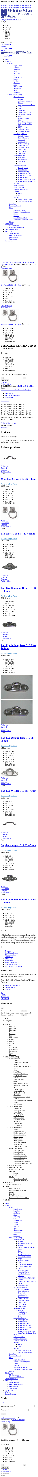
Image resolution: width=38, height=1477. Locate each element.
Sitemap (7, 989)
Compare (4, 382)
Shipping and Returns (12, 964)
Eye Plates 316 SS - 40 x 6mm (11, 324)
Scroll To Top (5, 1422)
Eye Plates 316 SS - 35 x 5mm (11, 285)
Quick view (5, 468)
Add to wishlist (6, 384)
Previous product (6, 268)
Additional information (12, 395)
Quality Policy (10, 987)
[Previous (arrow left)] (2, 1475)
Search (24, 1011)
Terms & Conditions (12, 962)
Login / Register (10, 1394)
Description (9, 393)
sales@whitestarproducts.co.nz (11, 20)
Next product (5, 308)
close (2, 1007)
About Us (8, 959)
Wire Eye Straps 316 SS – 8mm (18, 478)
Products (8, 262)
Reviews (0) (9, 397)
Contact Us (9, 957)
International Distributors (13, 966)
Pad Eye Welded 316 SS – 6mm (18, 790)
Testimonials (9, 960)
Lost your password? (8, 1418)
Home (3, 262)
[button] (4, 466)
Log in (3, 1414)
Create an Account (18, 1420)
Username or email (8, 1406)
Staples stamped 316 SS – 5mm (18, 845)
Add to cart (5, 380)
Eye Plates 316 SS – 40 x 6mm (18, 533)
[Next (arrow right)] (4, 1475)
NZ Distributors (10, 955)
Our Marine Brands (11, 953)
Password (5, 1410)
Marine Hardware (25, 262)
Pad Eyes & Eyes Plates (26, 386)
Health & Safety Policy (12, 985)
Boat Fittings (15, 262)
